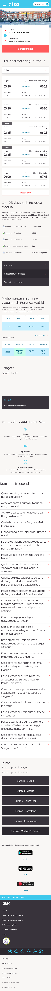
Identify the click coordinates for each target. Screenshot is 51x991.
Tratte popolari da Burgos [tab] (15, 767)
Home (4, 897)
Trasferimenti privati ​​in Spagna (12, 920)
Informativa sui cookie (9, 968)
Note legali (5, 959)
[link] (5, 35)
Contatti (4, 934)
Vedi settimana (40, 335)
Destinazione (13, 38)
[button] (25, 495)
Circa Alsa (5, 910)
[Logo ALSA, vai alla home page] (14, 4)
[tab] (25, 495)
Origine (11, 29)
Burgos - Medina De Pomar (25, 831)
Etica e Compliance (8, 987)
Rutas (9, 897)
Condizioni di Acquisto (9, 973)
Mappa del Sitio (7, 978)
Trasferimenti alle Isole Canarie (12, 915)
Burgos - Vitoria (25, 791)
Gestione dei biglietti (9, 925)
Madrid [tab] (14, 373)
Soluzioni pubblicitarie (9, 930)
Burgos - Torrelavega (25, 821)
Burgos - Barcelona (25, 811)
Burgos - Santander (25, 801)
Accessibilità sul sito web (10, 983)
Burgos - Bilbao (25, 781)
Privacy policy (7, 963)
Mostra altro (25, 193)
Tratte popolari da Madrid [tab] (15, 772)
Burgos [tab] (5, 373)
